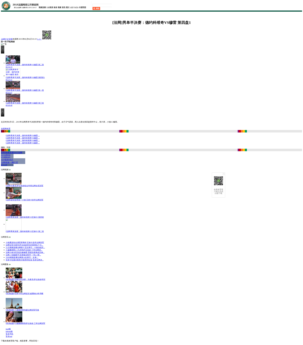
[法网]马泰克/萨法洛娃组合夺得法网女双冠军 (24, 186)
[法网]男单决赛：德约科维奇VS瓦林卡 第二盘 (25, 231)
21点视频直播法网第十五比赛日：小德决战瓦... (25, 247)
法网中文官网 (6, 39)
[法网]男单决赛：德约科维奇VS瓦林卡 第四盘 (25, 217)
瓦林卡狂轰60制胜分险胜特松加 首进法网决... (25, 260)
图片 (68, 7)
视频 (59, 7)
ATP (72, 7)
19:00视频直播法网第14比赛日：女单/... (22, 257)
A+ (40, 39)
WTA (76, 7)
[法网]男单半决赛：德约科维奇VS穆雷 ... (23, 135)
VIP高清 (49, 7)
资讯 (63, 7)
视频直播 (42, 7)
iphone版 (9, 331)
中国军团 (82, 7)
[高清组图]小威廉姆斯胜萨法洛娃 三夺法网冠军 (25, 323)
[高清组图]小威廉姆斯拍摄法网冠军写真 (22, 310)
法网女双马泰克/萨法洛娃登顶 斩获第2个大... (24, 245)
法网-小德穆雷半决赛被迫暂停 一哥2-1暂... (23, 255)
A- (38, 39)
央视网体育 (5, 129)
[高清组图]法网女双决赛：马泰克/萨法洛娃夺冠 (25, 279)
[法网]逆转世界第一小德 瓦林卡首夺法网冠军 (24, 200)
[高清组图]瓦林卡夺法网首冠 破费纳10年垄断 (24, 294)
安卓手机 (9, 334)
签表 (55, 7)
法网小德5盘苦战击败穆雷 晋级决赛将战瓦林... (25, 252)
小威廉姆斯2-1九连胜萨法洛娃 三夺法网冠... (24, 250)
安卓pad (9, 336)
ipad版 (8, 329)
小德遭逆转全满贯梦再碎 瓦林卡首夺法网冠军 (25, 243)
